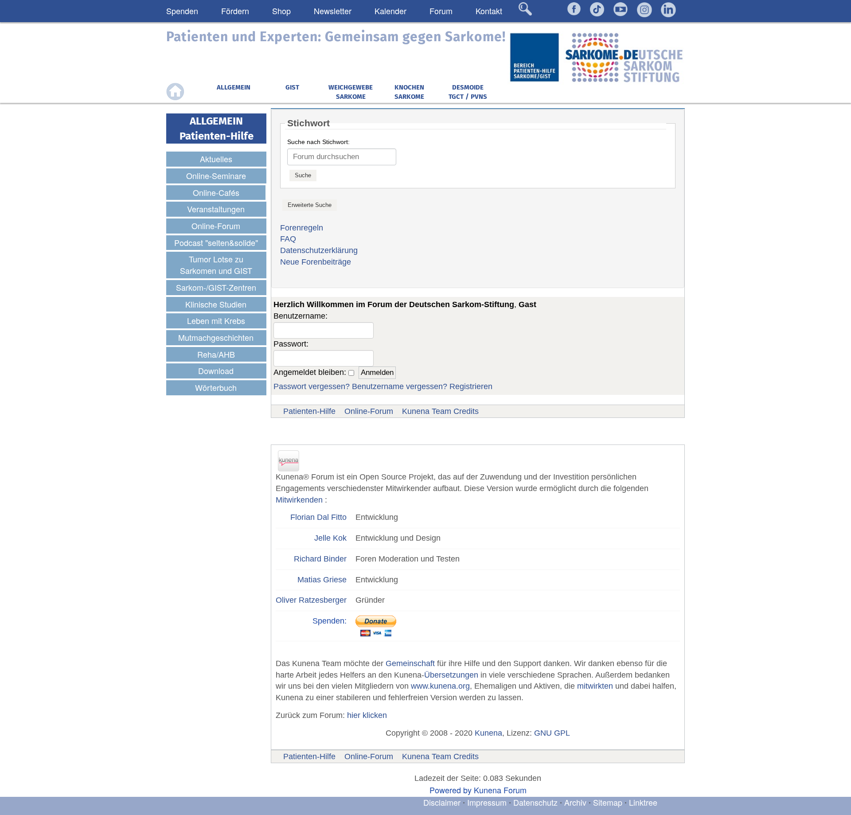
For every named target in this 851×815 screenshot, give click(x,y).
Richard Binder (320, 558)
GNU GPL (552, 733)
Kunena (488, 733)
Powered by (450, 790)
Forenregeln (301, 227)
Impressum (487, 802)
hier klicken (367, 715)
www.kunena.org (440, 686)
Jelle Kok (330, 538)
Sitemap (607, 802)
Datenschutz (536, 802)
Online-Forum (368, 411)
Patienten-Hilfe (309, 411)
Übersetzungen (451, 675)
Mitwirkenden (299, 499)
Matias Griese (322, 579)
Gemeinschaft (410, 663)
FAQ (288, 238)
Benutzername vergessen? (399, 386)
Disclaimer (442, 802)
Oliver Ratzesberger (311, 600)
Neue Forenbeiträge (315, 261)
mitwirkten (595, 686)
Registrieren (470, 386)
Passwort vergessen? (311, 386)
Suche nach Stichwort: (318, 141)
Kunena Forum (500, 790)
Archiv (575, 802)
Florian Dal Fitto (318, 517)
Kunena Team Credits (440, 411)
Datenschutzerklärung (319, 250)
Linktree (643, 802)
